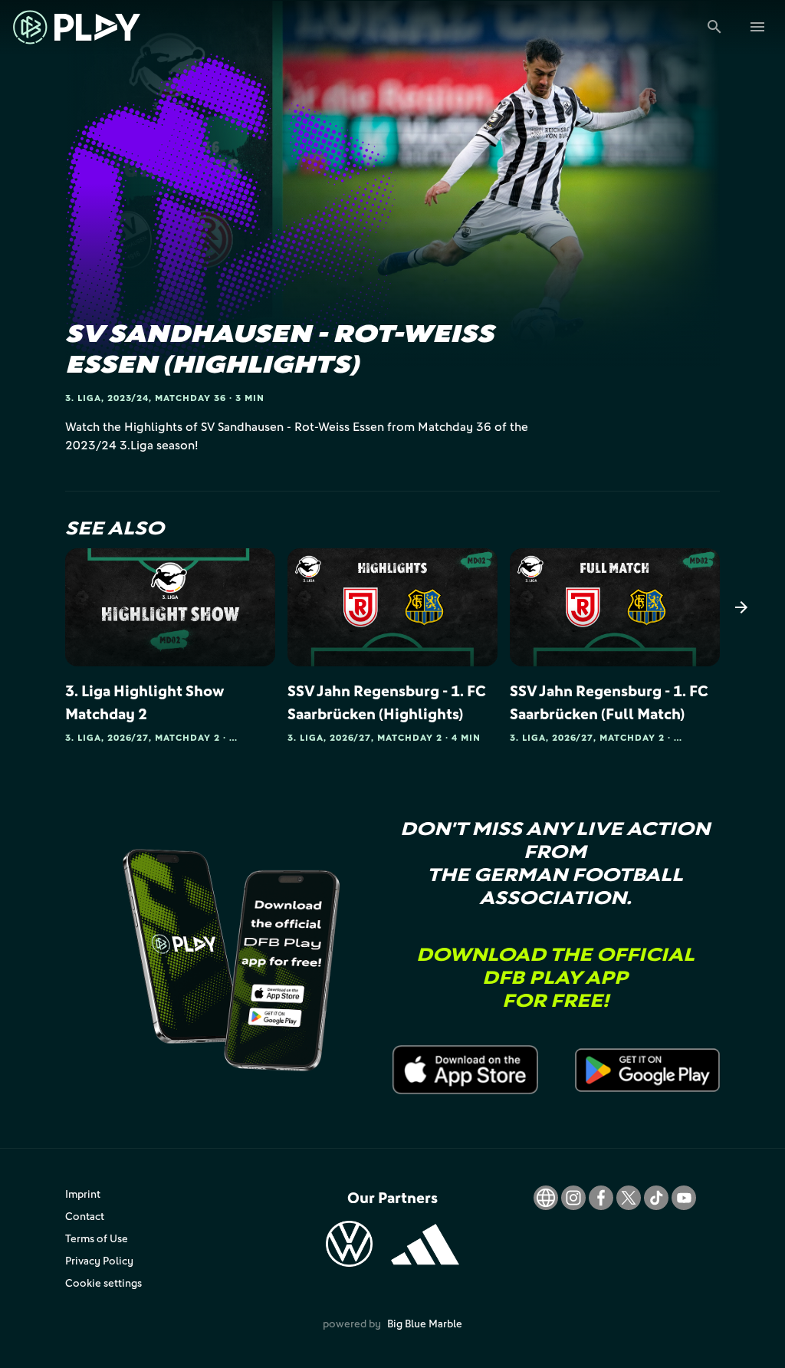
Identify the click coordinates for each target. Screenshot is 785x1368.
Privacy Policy (99, 1260)
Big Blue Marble (424, 1323)
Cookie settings (103, 1282)
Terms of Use (96, 1238)
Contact (84, 1215)
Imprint (82, 1193)
